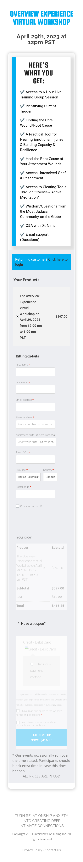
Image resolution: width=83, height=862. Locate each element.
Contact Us (53, 850)
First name (23, 364)
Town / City (23, 452)
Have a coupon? (33, 624)
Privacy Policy (32, 850)
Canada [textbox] (50, 476)
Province (22, 470)
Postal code (23, 487)
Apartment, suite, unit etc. (36, 435)
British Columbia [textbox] (28, 476)
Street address (25, 417)
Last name (23, 382)
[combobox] (28, 477)
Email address (25, 400)
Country (48, 470)
